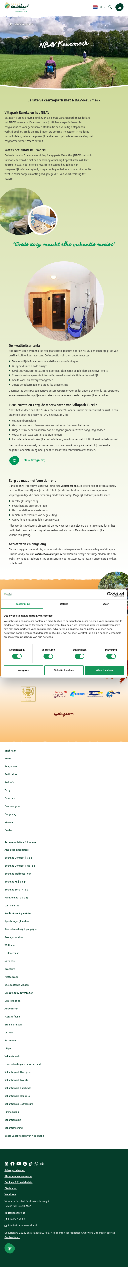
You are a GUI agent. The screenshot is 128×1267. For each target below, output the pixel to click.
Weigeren (23, 670)
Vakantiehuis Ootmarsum (18, 1104)
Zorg (7, 790)
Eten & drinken (13, 1024)
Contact (9, 830)
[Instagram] (6, 1164)
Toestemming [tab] (22, 603)
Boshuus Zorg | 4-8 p (16, 889)
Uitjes (7, 1048)
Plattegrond (11, 977)
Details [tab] (64, 603)
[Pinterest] (25, 1164)
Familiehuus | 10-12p (16, 897)
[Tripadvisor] (42, 1164)
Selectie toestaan (64, 670)
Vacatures (10, 1194)
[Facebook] (12, 1164)
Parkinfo (9, 782)
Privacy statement (14, 1170)
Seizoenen (10, 1040)
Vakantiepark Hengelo (17, 1096)
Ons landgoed (12, 806)
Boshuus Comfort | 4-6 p (18, 857)
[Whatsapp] (36, 1164)
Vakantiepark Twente (16, 1080)
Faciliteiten (11, 774)
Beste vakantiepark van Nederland (24, 1136)
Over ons (9, 798)
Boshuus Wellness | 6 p (17, 873)
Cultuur (8, 1032)
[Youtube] (18, 1164)
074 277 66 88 (16, 1219)
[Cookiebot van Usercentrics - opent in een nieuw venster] (109, 594)
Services (9, 961)
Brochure (9, 969)
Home (7, 758)
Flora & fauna (12, 1016)
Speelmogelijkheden (16, 921)
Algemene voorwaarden (18, 1176)
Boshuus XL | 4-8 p (15, 881)
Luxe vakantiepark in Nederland (22, 1064)
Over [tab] (105, 603)
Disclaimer (10, 1188)
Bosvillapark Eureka (38, 1232)
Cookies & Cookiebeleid (18, 1182)
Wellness (9, 945)
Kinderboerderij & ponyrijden (21, 929)
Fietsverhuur (11, 953)
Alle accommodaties (16, 849)
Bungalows (10, 766)
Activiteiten (11, 1008)
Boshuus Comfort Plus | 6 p (19, 865)
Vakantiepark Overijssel (18, 1072)
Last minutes (11, 905)
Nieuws (8, 822)
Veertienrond (35, 141)
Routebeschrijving (14, 1213)
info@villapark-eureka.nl (22, 1225)
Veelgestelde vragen (16, 985)
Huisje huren (11, 1112)
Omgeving (10, 814)
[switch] (48, 656)
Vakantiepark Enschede (17, 1088)
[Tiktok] (30, 1164)
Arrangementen (13, 937)
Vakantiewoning (13, 1128)
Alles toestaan (104, 670)
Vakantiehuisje (12, 1120)
